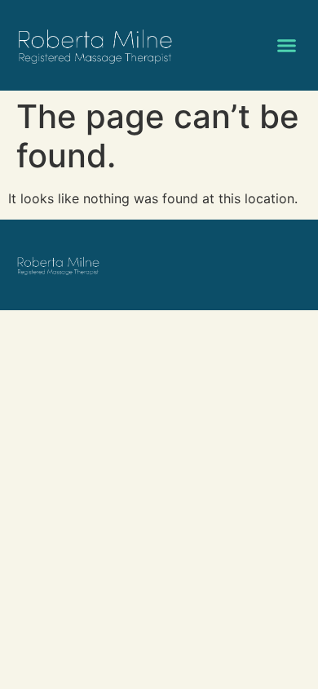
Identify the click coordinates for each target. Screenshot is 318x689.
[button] (287, 45)
